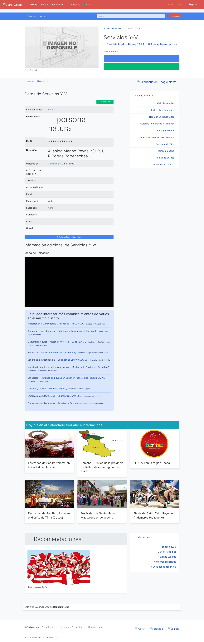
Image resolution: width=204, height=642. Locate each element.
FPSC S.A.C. (78, 323)
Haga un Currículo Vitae (162, 116)
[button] (86, 4)
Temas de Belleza (165, 157)
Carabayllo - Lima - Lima (61, 163)
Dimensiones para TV (163, 164)
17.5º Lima (175, 4)
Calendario (74, 4)
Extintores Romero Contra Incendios (56, 352)
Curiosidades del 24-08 (163, 566)
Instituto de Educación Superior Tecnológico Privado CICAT (72, 377)
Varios (42, 16)
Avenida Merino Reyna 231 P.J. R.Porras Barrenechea (142, 44)
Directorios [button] (56, 4)
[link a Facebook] (156, 628)
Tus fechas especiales (164, 561)
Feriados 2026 (168, 546)
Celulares (176, 16)
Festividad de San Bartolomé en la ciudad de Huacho (49, 465)
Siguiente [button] (41, 81)
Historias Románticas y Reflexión (157, 123)
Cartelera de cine (167, 551)
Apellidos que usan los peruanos (157, 137)
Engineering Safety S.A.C (71, 359)
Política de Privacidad (71, 627)
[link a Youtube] (173, 628)
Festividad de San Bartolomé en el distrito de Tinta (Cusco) (49, 515)
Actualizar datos (105, 102)
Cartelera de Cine (165, 144)
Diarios (33, 4)
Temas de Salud (166, 150)
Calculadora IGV (166, 103)
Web (50, 201)
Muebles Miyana (57, 388)
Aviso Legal (48, 627)
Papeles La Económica (70, 403)
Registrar (193, 4)
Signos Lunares (168, 556)
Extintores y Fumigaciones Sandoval (77, 331)
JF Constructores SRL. (69, 395)
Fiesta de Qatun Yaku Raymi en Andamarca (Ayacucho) (154, 515)
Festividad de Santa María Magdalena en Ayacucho (98, 515)
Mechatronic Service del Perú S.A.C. (91, 367)
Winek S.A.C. (78, 341)
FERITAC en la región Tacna (152, 463)
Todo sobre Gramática (163, 110)
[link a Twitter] (139, 628)
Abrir (50, 207)
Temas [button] (42, 4)
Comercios (31, 16)
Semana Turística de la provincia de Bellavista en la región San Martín (102, 467)
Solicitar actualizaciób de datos (69, 237)
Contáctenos (95, 627)
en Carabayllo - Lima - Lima (123, 28)
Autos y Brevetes (165, 130)
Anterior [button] (30, 81)
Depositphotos (61, 606)
